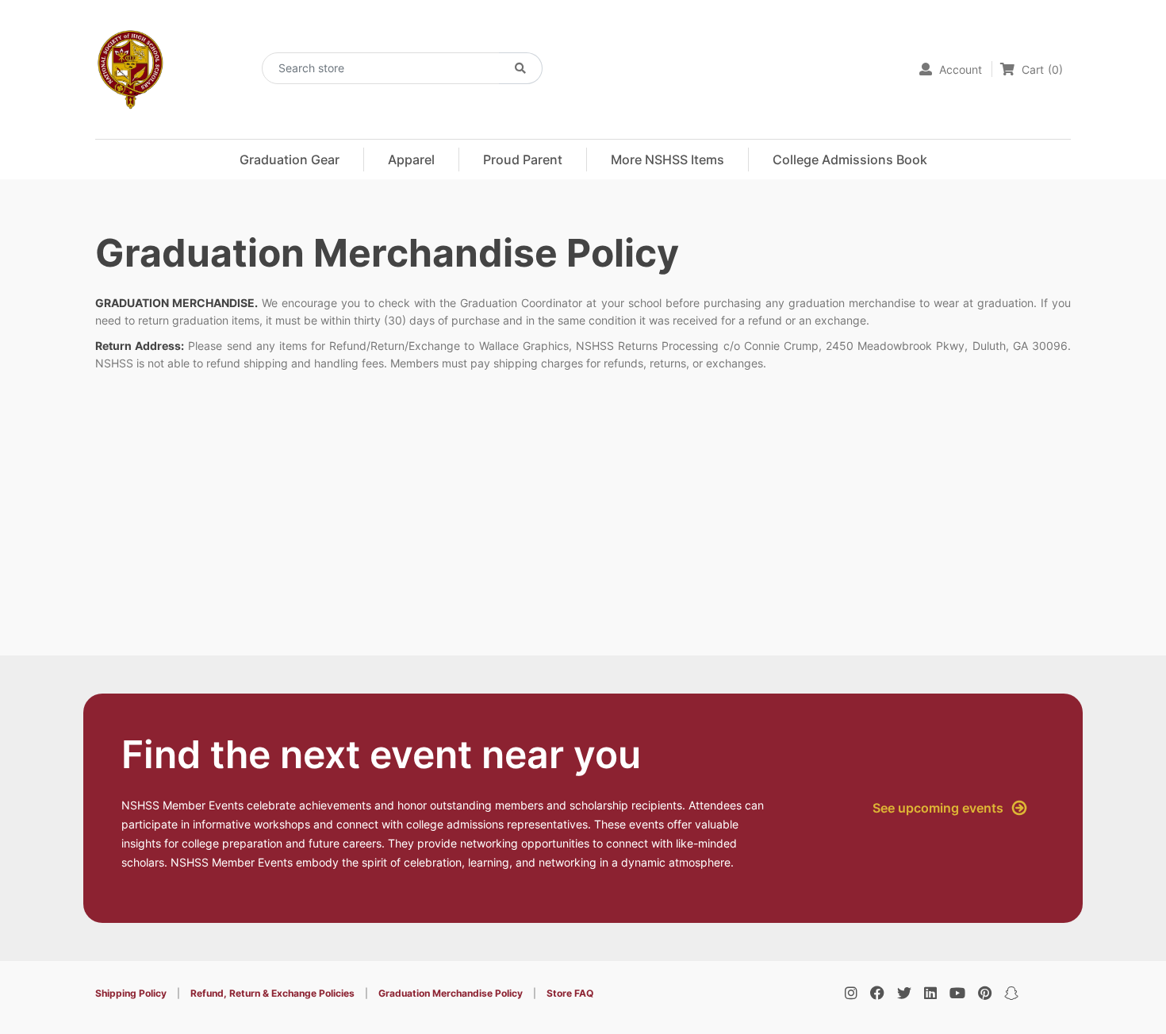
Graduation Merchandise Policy (450, 993)
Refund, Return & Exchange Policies (272, 993)
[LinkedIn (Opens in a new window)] (930, 993)
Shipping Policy (131, 993)
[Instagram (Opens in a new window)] (851, 993)
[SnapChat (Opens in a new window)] (1011, 993)
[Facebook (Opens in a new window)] (877, 993)
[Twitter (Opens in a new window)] (904, 993)
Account (959, 69)
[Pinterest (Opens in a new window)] (984, 993)
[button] (411, 159)
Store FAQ (570, 993)
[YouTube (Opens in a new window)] (957, 993)
